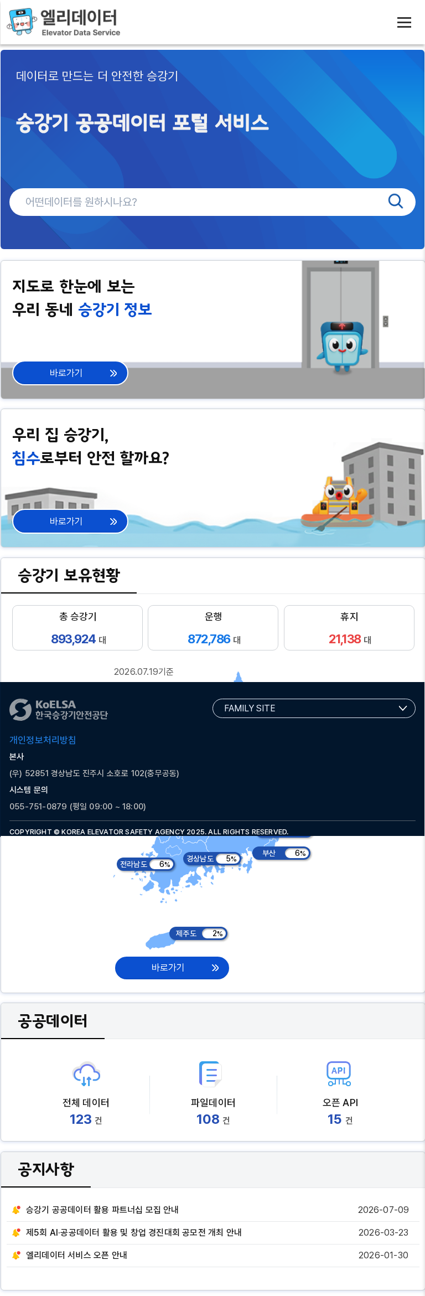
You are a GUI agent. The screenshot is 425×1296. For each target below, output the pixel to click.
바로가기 (66, 373)
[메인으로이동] (80, 22)
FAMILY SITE (250, 708)
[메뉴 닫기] (404, 22)
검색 (399, 202)
